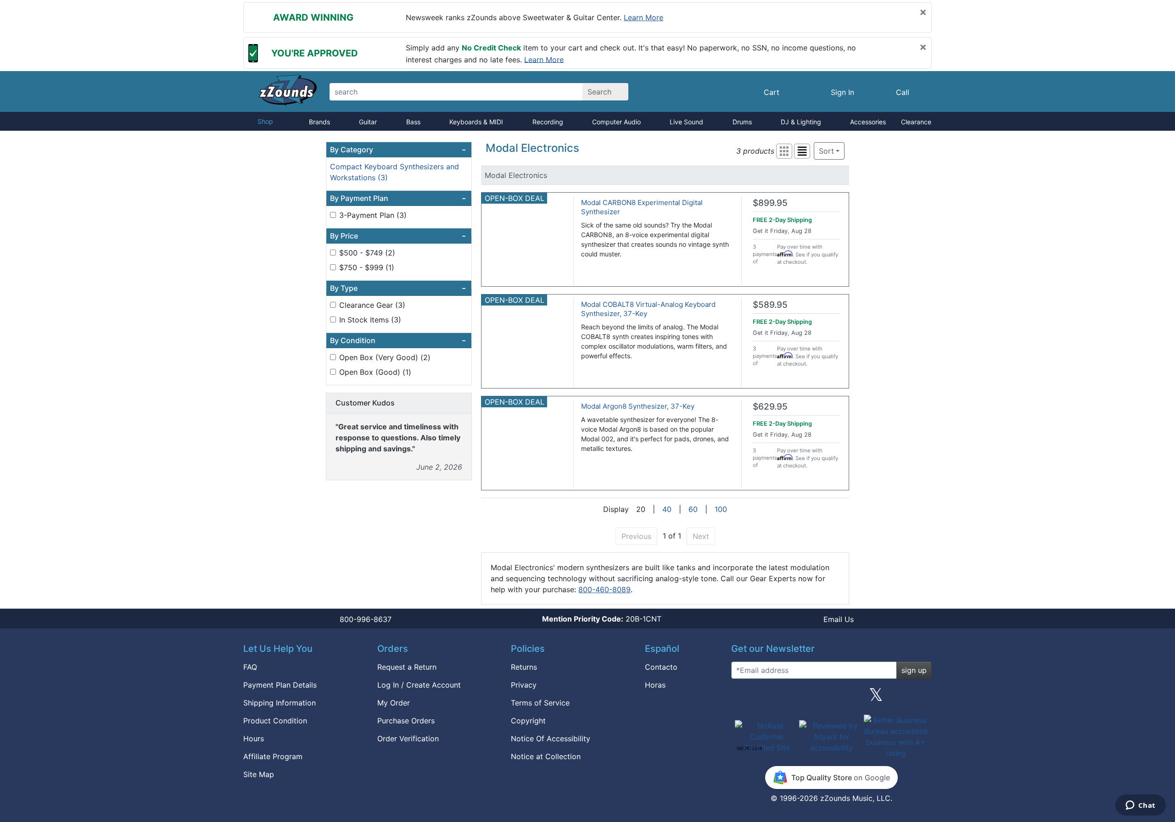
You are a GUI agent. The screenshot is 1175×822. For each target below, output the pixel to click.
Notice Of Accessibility (550, 738)
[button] (784, 151)
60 (693, 509)
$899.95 (770, 203)
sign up (914, 670)
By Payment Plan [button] (398, 198)
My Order (393, 702)
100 (721, 509)
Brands (319, 122)
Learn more (643, 17)
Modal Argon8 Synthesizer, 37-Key (637, 406)
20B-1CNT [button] (601, 618)
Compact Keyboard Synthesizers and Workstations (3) (394, 172)
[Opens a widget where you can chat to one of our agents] (1140, 805)
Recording (547, 122)
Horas (655, 684)
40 (666, 509)
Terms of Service (540, 702)
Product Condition (275, 720)
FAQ (250, 667)
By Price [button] (398, 235)
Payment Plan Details (280, 684)
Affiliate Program (272, 756)
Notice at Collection (546, 756)
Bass (413, 122)
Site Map (258, 774)
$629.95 (770, 406)
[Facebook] (786, 698)
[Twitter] (876, 698)
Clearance (916, 122)
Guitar (368, 122)
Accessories (868, 122)
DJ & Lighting (801, 122)
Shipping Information (279, 702)
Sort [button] (826, 151)
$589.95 (770, 305)
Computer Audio (616, 122)
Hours (253, 738)
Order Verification (408, 738)
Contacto (661, 667)
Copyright (528, 720)
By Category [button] (398, 149)
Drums (742, 122)
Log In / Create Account (419, 684)
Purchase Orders (406, 720)
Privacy (524, 684)
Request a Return (406, 667)
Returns (524, 667)
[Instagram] (831, 698)
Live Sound (686, 122)
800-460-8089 (604, 589)
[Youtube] (921, 698)
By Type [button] (398, 288)
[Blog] (742, 698)
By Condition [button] (398, 340)
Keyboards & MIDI (476, 122)
